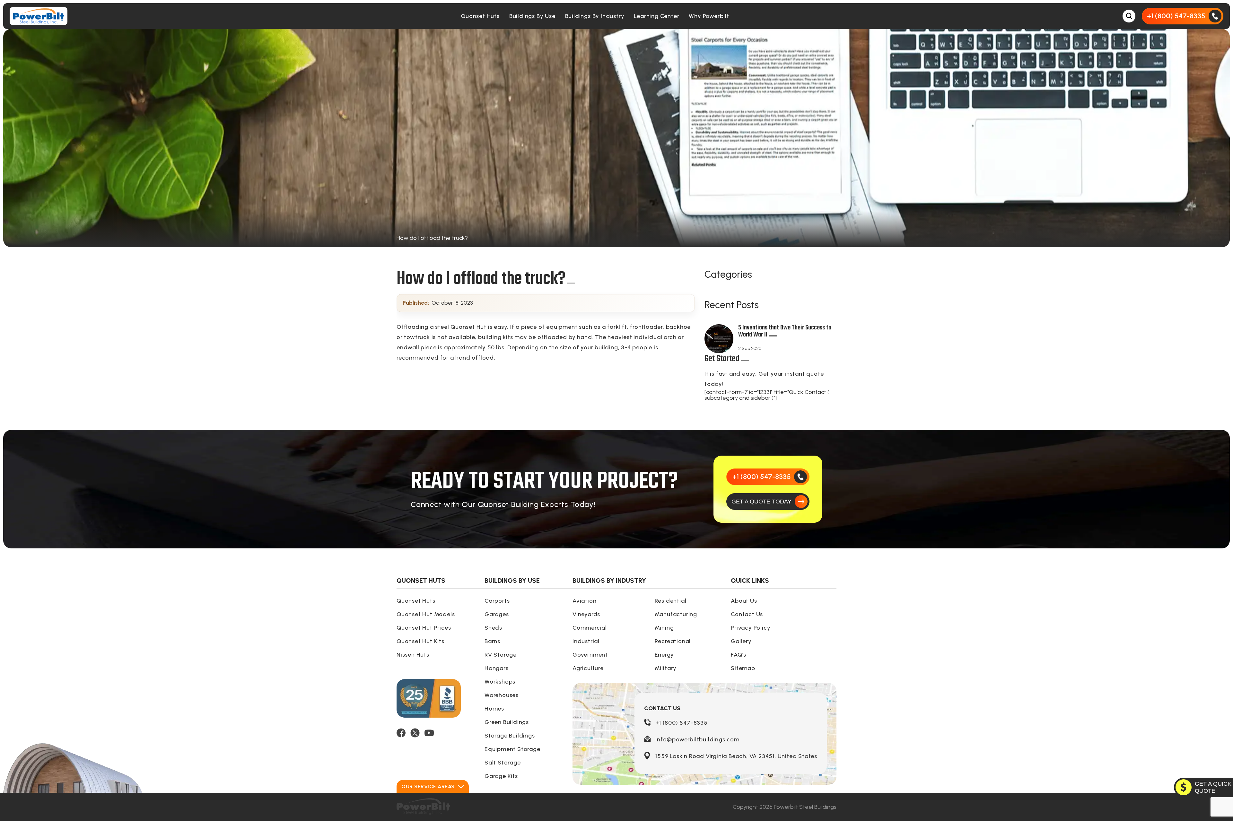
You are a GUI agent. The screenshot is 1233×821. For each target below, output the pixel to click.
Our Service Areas (428, 786)
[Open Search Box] (1129, 16)
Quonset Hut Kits (420, 641)
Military (666, 668)
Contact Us (747, 614)
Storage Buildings (510, 735)
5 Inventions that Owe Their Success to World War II (784, 332)
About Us (744, 600)
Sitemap (743, 668)
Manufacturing (676, 614)
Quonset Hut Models (426, 614)
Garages (497, 614)
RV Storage (501, 654)
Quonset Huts (480, 16)
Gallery (741, 641)
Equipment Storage (512, 749)
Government (590, 654)
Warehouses (502, 695)
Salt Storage (503, 762)
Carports (497, 600)
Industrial (586, 641)
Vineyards (586, 614)
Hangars (497, 668)
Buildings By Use (532, 16)
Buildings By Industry (595, 16)
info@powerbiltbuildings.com (697, 739)
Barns (492, 641)
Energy (664, 654)
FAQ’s (738, 654)
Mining (664, 627)
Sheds (493, 627)
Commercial (590, 627)
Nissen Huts (413, 654)
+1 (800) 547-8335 (681, 722)
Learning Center (656, 16)
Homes (494, 708)
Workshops (500, 681)
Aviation (584, 600)
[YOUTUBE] (429, 732)
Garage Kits (501, 776)
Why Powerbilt (709, 16)
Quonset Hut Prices (424, 627)
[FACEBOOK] (401, 733)
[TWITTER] (415, 733)
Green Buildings (507, 722)
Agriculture (588, 668)
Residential (670, 600)
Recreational (673, 641)
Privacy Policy (750, 627)
